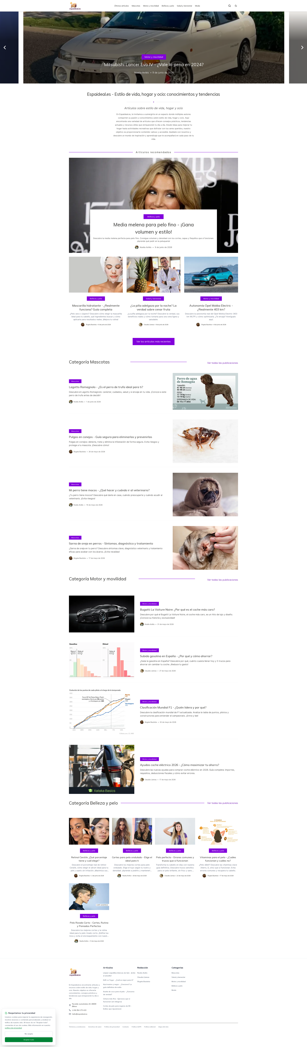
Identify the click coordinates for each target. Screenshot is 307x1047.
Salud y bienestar (184, 6)
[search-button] (229, 5)
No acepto (29, 1034)
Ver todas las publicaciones (222, 362)
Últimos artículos (121, 6)
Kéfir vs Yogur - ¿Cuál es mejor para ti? (118, 980)
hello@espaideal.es (79, 1014)
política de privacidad (13, 1028)
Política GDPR (136, 1027)
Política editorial (150, 1027)
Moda (197, 6)
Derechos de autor (94, 1027)
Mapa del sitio (163, 1027)
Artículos (108, 967)
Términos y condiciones (77, 1027)
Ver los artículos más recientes (153, 341)
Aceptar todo (29, 1040)
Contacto (125, 1027)
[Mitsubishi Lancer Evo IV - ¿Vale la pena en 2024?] (153, 47)
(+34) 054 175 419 (79, 1010)
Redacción (142, 967)
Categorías (177, 967)
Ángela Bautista (143, 981)
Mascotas (136, 6)
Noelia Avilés (142, 973)
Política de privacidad (112, 1027)
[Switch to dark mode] (236, 6)
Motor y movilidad (151, 6)
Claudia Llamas (143, 977)
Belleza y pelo (168, 6)
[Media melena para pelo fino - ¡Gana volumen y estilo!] (153, 205)
